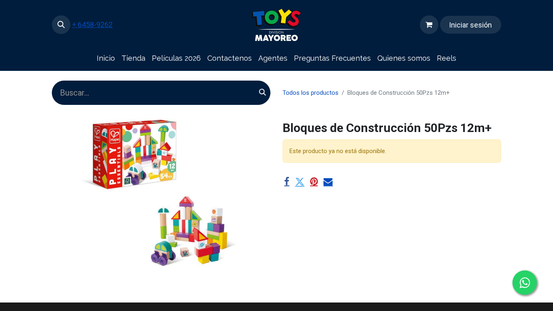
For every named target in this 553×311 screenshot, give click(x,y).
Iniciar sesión (470, 25)
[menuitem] (106, 58)
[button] (61, 24)
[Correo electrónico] (328, 182)
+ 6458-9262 (92, 24)
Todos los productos (310, 92)
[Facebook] (286, 182)
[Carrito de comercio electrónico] (429, 24)
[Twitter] (299, 182)
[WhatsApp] (525, 283)
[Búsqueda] (262, 93)
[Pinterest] (314, 182)
